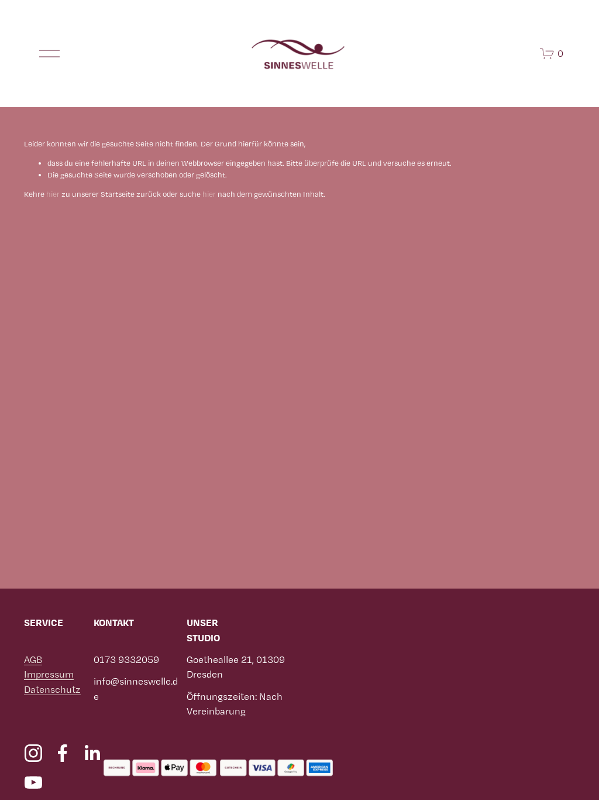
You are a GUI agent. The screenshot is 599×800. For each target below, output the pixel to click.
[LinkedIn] (91, 753)
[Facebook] (62, 753)
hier (53, 194)
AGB (33, 659)
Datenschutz (52, 689)
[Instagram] (33, 753)
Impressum (49, 674)
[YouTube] (33, 782)
